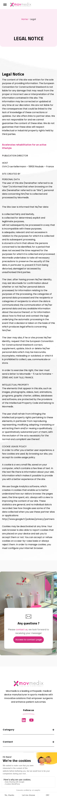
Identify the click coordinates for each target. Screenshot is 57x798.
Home (24, 19)
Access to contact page (28, 639)
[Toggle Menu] (5, 4)
